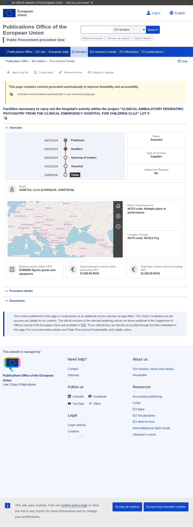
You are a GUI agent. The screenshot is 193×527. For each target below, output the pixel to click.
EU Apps (139, 409)
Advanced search (92, 38)
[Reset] (118, 205)
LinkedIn (78, 396)
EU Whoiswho (129, 51)
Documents (17, 300)
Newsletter (140, 375)
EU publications (152, 51)
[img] (12, 94)
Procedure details (21, 290)
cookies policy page (74, 505)
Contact (73, 369)
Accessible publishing (147, 396)
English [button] (180, 13)
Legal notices (77, 425)
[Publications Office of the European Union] (18, 13)
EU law (40, 51)
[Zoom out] (118, 226)
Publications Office (19, 51)
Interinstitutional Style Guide (151, 428)
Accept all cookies (127, 506)
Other (97, 403)
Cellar (137, 403)
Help (184, 61)
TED (83, 325)
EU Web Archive (144, 421)
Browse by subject (119, 38)
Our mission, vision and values (153, 369)
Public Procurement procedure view (35, 40)
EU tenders (79, 51)
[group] (60, 229)
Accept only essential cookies (166, 506)
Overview (16, 127)
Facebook (99, 396)
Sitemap (73, 375)
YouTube (78, 403)
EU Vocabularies (144, 415)
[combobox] (96, 29)
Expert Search (143, 38)
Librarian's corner (144, 434)
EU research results (103, 51)
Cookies (73, 431)
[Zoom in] (118, 216)
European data (58, 51)
